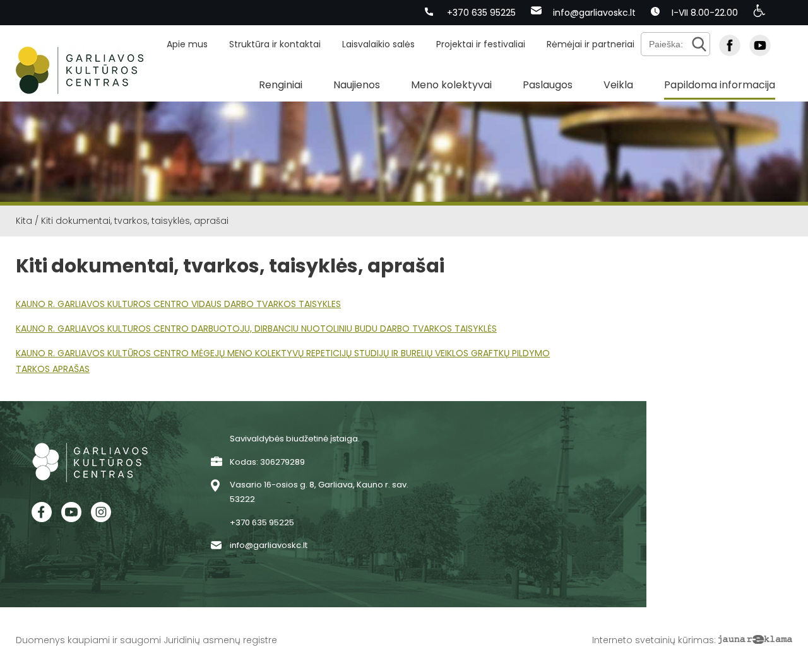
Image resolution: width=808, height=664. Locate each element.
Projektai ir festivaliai (480, 44)
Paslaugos (548, 85)
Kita (24, 220)
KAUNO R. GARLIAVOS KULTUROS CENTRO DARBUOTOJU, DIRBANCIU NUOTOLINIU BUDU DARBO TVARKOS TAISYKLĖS (256, 328)
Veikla (618, 85)
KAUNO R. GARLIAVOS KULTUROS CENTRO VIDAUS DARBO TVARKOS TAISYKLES (178, 304)
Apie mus (187, 44)
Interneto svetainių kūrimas (653, 640)
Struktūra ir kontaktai (275, 44)
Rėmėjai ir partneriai (590, 44)
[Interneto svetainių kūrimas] (755, 640)
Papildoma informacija (719, 85)
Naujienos (356, 85)
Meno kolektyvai (451, 85)
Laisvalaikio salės (378, 44)
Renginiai (280, 85)
